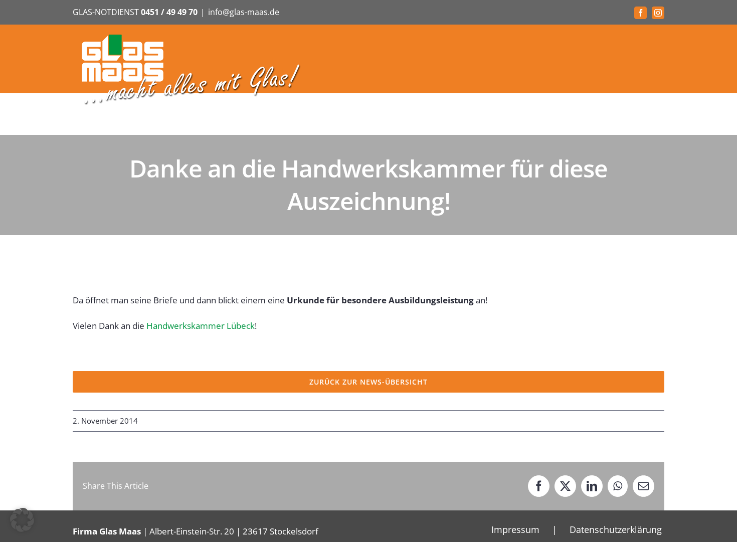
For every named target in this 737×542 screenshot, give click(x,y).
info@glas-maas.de (243, 12)
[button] (22, 520)
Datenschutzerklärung (616, 529)
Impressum (515, 529)
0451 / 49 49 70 (169, 12)
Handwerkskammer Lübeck (200, 325)
